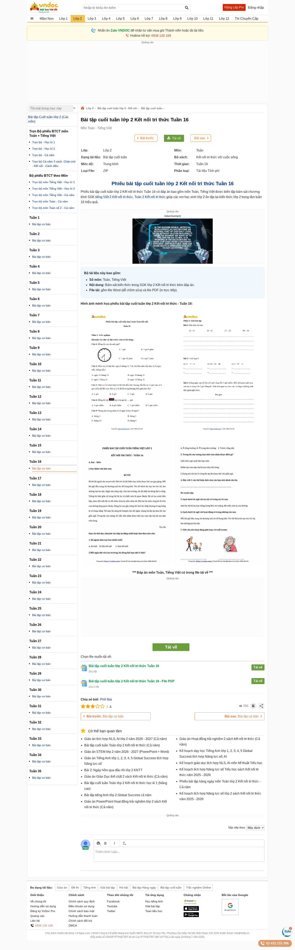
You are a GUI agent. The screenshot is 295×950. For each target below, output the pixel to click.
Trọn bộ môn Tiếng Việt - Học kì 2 (53, 188)
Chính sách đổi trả (80, 920)
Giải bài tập (152, 906)
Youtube (112, 906)
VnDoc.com (83, 108)
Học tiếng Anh (154, 901)
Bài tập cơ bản (105, 716)
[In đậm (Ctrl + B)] (105, 843)
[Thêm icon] (98, 843)
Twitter (111, 911)
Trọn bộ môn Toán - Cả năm (50, 201)
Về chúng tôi (38, 901)
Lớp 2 (90, 108)
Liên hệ (35, 920)
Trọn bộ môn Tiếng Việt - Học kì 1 (53, 182)
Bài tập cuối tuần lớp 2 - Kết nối (117, 108)
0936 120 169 (44, 925)
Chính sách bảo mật (81, 911)
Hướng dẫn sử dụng (43, 906)
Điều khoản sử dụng (81, 906)
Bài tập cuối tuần (151, 108)
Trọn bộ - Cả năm (43, 155)
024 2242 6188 (217, 933)
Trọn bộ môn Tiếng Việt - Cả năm (53, 195)
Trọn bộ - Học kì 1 (43, 142)
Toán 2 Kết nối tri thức (150, 197)
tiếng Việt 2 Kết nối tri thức (114, 197)
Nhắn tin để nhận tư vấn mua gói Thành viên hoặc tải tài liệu (150, 30)
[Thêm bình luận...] (179, 854)
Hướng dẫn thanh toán (83, 915)
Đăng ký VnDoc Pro (42, 911)
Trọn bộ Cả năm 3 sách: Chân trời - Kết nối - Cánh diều (53, 164)
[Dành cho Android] (191, 916)
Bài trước (147, 138)
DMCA (73, 925)
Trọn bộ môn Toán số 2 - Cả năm (53, 207)
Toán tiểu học (153, 911)
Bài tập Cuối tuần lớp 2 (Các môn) (48, 119)
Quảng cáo (37, 915)
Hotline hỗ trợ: (150, 35)
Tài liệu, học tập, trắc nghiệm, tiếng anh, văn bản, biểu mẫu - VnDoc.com (54, 7)
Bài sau (199, 138)
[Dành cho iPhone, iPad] (191, 909)
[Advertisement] (147, 72)
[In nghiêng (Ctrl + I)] (114, 843)
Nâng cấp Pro (234, 7)
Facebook (113, 901)
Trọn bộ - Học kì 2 (43, 148)
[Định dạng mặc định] (123, 843)
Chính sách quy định (82, 901)
